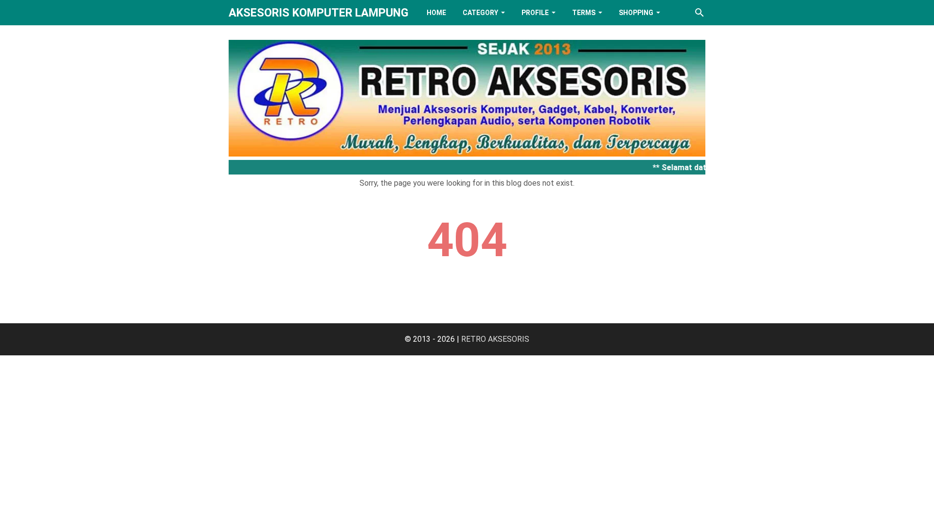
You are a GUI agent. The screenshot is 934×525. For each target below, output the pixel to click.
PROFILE (535, 13)
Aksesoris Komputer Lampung (319, 12)
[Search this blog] (699, 12)
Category (480, 13)
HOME (436, 13)
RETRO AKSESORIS (495, 339)
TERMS (583, 13)
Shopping (636, 13)
